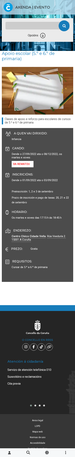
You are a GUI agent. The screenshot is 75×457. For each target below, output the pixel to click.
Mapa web (37, 431)
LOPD (37, 426)
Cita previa (14, 384)
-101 (66, 427)
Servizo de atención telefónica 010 (29, 370)
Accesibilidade (37, 443)
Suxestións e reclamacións (24, 377)
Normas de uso (37, 437)
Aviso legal (37, 420)
